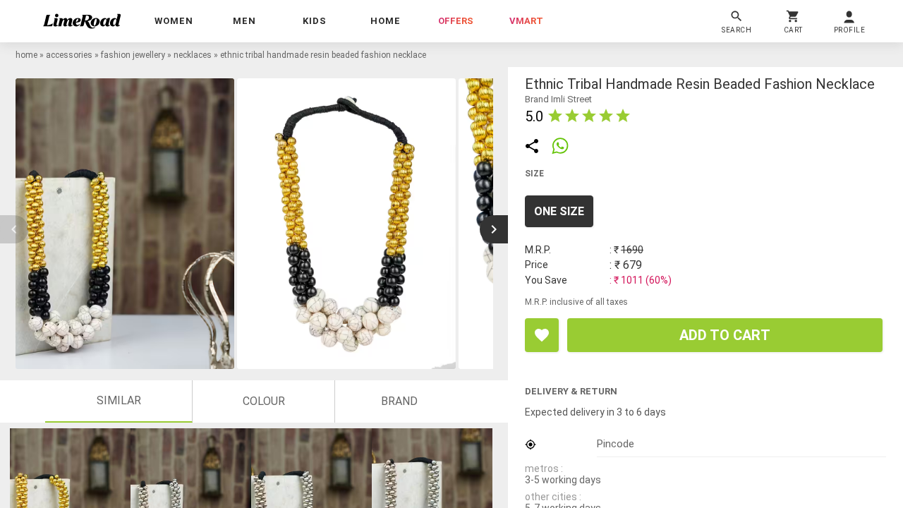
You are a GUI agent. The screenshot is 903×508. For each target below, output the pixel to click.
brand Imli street (558, 99)
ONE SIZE (559, 211)
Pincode (615, 443)
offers (455, 21)
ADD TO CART (724, 335)
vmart (526, 21)
